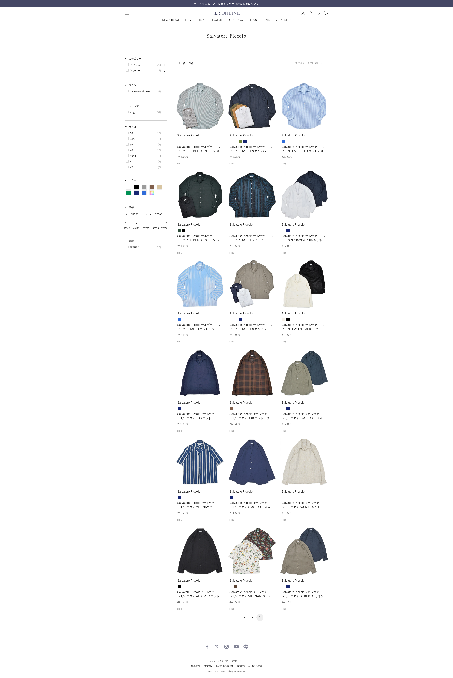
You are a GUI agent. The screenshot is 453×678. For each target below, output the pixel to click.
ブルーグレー (231, 230)
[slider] (126, 223)
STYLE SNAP (236, 20)
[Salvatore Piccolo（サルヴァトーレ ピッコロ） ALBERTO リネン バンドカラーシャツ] (304, 551)
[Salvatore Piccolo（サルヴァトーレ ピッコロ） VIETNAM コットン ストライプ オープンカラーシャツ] (200, 462)
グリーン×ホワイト (184, 141)
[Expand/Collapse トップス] (164, 64)
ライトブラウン (236, 141)
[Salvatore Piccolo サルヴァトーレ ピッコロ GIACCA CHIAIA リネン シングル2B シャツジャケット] (304, 195)
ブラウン (231, 408)
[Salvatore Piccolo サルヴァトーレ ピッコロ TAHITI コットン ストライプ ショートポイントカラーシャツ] (200, 284)
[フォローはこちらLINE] (246, 646)
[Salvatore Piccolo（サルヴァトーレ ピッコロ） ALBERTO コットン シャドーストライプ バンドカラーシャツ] (200, 551)
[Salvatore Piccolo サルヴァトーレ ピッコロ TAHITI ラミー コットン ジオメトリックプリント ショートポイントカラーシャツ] (252, 195)
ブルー (283, 141)
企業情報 (195, 665)
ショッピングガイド (218, 660)
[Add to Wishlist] (218, 125)
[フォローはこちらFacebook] (207, 646)
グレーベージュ (283, 497)
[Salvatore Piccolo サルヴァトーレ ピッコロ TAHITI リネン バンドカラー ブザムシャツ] (252, 106)
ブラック (184, 230)
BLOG (253, 20)
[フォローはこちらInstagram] (226, 646)
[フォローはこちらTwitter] (216, 646)
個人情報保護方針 (224, 665)
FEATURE (217, 20)
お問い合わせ (238, 660)
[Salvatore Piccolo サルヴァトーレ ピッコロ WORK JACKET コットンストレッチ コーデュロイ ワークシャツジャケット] (304, 284)
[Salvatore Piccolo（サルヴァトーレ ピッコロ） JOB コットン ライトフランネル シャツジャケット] (200, 373)
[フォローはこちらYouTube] (236, 646)
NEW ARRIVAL (171, 20)
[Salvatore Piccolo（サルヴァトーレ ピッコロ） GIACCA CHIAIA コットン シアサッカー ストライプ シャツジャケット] (252, 462)
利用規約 (208, 665)
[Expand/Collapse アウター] (164, 70)
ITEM (188, 20)
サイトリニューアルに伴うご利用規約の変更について (226, 3)
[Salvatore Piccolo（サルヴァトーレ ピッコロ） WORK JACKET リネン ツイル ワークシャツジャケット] (304, 462)
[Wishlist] (318, 13)
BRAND (202, 20)
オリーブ (240, 141)
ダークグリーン (179, 230)
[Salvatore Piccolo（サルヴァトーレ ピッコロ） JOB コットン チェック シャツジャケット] (252, 373)
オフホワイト (283, 319)
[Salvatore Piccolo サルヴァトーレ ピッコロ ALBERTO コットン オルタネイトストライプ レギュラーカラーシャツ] (304, 106)
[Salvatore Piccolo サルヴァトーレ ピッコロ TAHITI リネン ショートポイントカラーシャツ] (252, 284)
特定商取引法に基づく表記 (249, 665)
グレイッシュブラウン (236, 319)
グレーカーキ (283, 408)
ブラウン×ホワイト (179, 141)
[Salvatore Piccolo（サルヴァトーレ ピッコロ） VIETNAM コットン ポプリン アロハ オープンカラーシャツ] (252, 551)
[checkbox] (145, 64)
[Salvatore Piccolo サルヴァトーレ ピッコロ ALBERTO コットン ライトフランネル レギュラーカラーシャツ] (200, 195)
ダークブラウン (236, 586)
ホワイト (231, 141)
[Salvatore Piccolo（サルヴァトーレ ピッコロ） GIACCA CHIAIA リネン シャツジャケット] (304, 373)
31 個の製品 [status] (186, 63)
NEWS (266, 20)
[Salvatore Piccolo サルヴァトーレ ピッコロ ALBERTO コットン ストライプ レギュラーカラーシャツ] (200, 106)
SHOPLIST (282, 20)
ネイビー (245, 141)
